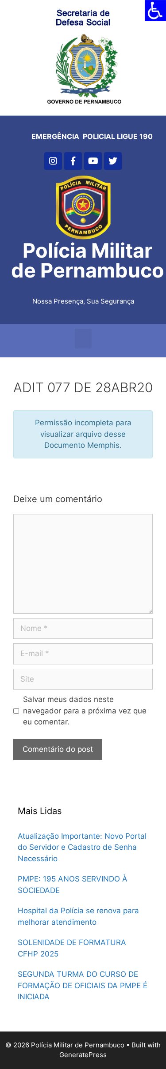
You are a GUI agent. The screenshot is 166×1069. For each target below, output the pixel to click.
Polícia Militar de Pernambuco (87, 260)
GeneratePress (83, 1054)
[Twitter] (113, 161)
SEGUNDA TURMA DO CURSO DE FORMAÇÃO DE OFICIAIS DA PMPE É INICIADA (82, 985)
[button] (83, 339)
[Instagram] (53, 161)
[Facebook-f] (73, 161)
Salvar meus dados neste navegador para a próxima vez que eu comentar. (85, 710)
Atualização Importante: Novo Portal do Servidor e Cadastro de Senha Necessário (82, 847)
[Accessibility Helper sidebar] (155, 10)
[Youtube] (93, 161)
